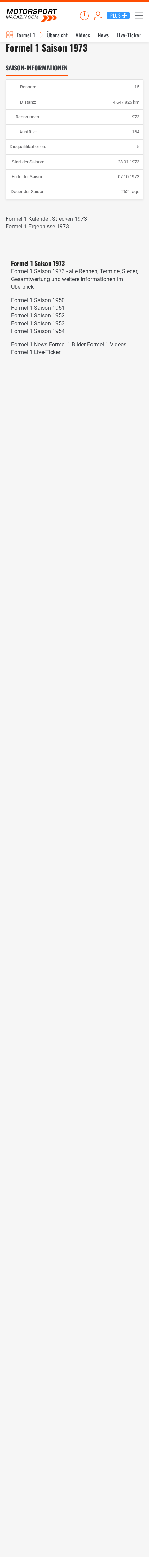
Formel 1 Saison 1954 (38, 331)
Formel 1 (26, 35)
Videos (83, 35)
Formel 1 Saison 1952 (38, 315)
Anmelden (98, 15)
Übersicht (57, 35)
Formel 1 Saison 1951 (38, 308)
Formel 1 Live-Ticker (35, 352)
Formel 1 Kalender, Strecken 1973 (46, 219)
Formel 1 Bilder (67, 344)
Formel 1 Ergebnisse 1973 (37, 226)
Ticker (84, 15)
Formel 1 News (29, 344)
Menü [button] (139, 15)
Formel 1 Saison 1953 (38, 323)
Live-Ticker (129, 35)
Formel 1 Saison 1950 (38, 300)
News (103, 35)
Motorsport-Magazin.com (32, 16)
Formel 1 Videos (106, 344)
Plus (115, 15)
